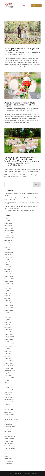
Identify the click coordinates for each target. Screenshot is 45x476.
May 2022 (7, 324)
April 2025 (7, 250)
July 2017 (7, 404)
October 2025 (8, 235)
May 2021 (7, 353)
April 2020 (7, 375)
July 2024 (7, 264)
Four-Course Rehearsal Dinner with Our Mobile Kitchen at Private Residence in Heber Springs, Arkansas (22, 159)
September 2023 (9, 286)
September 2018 (9, 390)
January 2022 (8, 334)
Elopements (8, 424)
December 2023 (9, 279)
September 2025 (9, 237)
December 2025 (9, 230)
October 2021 (8, 341)
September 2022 (9, 315)
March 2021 (7, 358)
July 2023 (7, 291)
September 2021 (9, 344)
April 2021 (7, 356)
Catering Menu (8, 417)
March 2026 (8, 223)
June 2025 (7, 245)
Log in (6, 456)
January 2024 (8, 276)
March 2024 (8, 271)
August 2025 (8, 240)
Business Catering (9, 414)
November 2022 (9, 310)
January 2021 (8, 363)
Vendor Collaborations (11, 446)
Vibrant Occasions (14, 52)
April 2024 (7, 269)
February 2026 (8, 225)
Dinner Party (8, 422)
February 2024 (8, 274)
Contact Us (36, 5)
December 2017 (9, 397)
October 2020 (8, 368)
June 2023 (7, 293)
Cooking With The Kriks (11, 419)
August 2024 (8, 262)
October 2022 (8, 312)
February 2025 (8, 252)
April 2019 (7, 382)
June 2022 (7, 322)
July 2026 (7, 218)
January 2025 (8, 254)
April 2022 (7, 327)
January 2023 (8, 305)
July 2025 (7, 242)
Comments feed (9, 461)
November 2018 (9, 385)
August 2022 (8, 317)
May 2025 (7, 247)
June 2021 (7, 351)
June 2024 (7, 266)
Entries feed (8, 458)
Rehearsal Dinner (15, 111)
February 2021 (8, 361)
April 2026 (7, 221)
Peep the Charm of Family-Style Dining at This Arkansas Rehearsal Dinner (20, 105)
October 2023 (8, 283)
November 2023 (9, 281)
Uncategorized (8, 443)
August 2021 (8, 346)
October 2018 (8, 387)
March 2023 (8, 300)
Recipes (6, 434)
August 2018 (8, 392)
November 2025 (9, 233)
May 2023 (7, 295)
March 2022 (8, 329)
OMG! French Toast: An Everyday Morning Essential (19, 210)
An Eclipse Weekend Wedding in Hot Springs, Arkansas (21, 50)
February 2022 (8, 332)
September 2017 (9, 402)
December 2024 (9, 257)
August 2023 (8, 288)
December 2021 (9, 336)
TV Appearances (9, 441)
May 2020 (7, 373)
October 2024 (8, 259)
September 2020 (9, 370)
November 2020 (9, 365)
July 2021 (7, 349)
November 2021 (9, 339)
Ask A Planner (8, 412)
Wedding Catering (17, 54)
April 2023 (7, 298)
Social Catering (29, 111)
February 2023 (8, 303)
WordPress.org (8, 463)
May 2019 (7, 380)
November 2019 (9, 378)
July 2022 (7, 320)
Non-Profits (7, 431)
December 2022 (9, 308)
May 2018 (7, 394)
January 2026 (8, 228)
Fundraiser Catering (10, 426)
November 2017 (9, 399)
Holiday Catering (9, 429)
